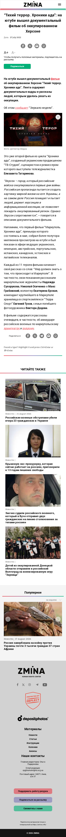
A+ (6, 52)
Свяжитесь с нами (33, 808)
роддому (28, 328)
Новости (33, 734)
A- (13, 52)
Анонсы (33, 751)
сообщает (21, 108)
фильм (55, 79)
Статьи (33, 739)
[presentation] (7, 619)
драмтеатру (12, 328)
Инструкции (33, 743)
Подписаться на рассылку (33, 799)
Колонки (33, 747)
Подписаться (17, 66)
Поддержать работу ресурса (33, 791)
